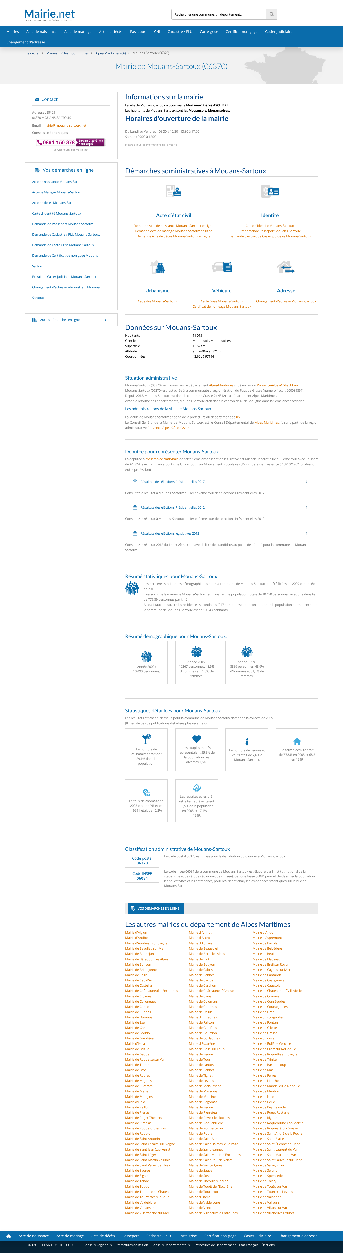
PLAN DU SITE (52, 1245)
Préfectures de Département (214, 1245)
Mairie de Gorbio (137, 1033)
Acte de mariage (78, 31)
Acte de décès (111, 31)
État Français (248, 1245)
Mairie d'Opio (135, 1102)
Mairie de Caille (136, 975)
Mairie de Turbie (137, 1064)
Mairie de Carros (201, 980)
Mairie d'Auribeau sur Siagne (146, 943)
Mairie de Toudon (138, 1186)
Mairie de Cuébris (138, 1012)
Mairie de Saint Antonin (142, 1138)
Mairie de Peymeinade (269, 1107)
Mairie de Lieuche (266, 1080)
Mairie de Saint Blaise (268, 1138)
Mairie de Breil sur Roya (270, 964)
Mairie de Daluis (200, 1012)
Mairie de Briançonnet (141, 969)
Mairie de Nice (263, 1096)
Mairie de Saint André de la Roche (277, 1133)
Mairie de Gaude (137, 1054)
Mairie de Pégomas (203, 1102)
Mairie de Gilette (265, 1027)
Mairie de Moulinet (203, 1096)
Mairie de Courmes (203, 1006)
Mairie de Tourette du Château (148, 1191)
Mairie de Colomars (203, 1001)
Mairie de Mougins (139, 1096)
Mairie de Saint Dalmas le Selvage (213, 1144)
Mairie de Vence (200, 1207)
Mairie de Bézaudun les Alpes (146, 959)
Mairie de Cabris (201, 969)
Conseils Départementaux (170, 1245)
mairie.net (32, 53)
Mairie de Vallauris (266, 1202)
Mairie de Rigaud (265, 1117)
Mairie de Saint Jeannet (206, 1149)
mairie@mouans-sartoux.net (64, 125)
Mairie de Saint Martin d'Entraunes (215, 1154)
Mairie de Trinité (265, 1059)
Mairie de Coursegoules (270, 1006)
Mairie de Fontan (265, 1022)
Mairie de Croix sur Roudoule (274, 1049)
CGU (69, 1245)
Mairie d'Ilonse (263, 1038)
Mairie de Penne (201, 1054)
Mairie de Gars (135, 1027)
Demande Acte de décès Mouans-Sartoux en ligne (173, 236)
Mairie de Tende (137, 1181)
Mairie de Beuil (263, 953)
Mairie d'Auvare (200, 943)
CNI (157, 31)
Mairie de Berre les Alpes (207, 953)
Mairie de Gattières (203, 1027)
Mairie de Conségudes (269, 1001)
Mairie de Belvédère (267, 948)
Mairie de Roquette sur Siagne (275, 1054)
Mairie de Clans (200, 996)
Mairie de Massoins (203, 1091)
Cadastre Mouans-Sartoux (157, 301)
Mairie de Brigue (137, 1049)
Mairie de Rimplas (138, 1123)
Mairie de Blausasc (266, 959)
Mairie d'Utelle (199, 1197)
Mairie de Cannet (201, 1070)
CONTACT (32, 1245)
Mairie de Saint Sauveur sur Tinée (277, 1160)
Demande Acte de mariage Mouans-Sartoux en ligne (173, 231)
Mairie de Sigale (136, 1175)
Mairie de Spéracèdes (268, 1175)
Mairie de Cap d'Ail (138, 980)
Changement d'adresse (25, 42)
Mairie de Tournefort (204, 1191)
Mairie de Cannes (201, 975)
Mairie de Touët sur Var (270, 1186)
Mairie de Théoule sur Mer (208, 1181)
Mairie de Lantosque (204, 1064)
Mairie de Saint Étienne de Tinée (276, 1144)
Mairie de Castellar (138, 985)
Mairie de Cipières (138, 996)
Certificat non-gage (242, 31)
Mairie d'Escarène (202, 1043)
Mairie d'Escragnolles (268, 1017)
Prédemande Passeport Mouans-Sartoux (270, 231)
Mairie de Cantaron (267, 975)
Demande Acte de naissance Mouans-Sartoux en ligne (173, 225)
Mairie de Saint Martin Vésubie (147, 1160)
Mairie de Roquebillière (206, 1123)
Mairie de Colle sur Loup (207, 1049)
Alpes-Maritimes (221, 385)
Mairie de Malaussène (205, 1086)
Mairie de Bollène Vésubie (272, 1043)
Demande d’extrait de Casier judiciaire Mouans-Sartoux (270, 236)
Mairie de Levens (201, 1080)
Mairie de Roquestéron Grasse (275, 1128)
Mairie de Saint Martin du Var (274, 1154)
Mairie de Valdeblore (140, 1202)
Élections (268, 1245)
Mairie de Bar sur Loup (269, 1064)
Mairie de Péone (201, 1107)
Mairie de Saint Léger (140, 1154)
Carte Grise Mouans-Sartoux (222, 301)
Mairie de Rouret (137, 1075)
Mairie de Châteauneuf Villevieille (277, 990)
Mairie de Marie (136, 1091)
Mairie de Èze (135, 1022)
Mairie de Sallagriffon (268, 1165)
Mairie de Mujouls (138, 1080)
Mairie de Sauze (200, 1170)
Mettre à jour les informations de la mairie (151, 144)
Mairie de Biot (199, 959)
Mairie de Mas (263, 1070)
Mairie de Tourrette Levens (273, 1191)
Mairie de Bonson (138, 964)
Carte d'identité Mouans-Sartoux (270, 225)
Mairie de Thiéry (264, 1181)
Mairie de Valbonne (267, 1197)
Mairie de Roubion (138, 1133)
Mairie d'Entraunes (203, 1017)
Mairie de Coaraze (266, 996)
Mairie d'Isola (135, 1043)
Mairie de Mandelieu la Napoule (276, 1086)
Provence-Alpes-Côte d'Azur (277, 385)
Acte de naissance (41, 31)
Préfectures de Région (132, 1245)
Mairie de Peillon (137, 1107)
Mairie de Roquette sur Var (145, 1059)
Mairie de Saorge (137, 1170)
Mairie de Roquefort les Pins (146, 1128)
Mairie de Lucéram (139, 1086)
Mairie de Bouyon (202, 964)
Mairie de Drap (263, 1012)
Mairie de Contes (137, 1006)
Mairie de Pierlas (137, 1112)
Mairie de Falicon (201, 1022)
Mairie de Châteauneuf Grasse (211, 990)
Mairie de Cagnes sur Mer (271, 969)
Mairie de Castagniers (268, 980)
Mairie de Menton (266, 1091)
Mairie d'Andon (264, 932)
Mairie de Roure (200, 1133)
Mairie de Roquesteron (206, 1128)
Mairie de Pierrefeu (203, 1112)
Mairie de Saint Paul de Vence (211, 1160)
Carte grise (209, 31)
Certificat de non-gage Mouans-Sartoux (222, 306)
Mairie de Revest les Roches (209, 1117)
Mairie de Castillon (202, 985)
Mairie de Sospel (201, 1175)
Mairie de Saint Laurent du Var (275, 1149)
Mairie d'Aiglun (136, 932)
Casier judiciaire (279, 31)
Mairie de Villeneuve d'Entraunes (213, 1213)
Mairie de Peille (264, 1102)
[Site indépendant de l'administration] (98, 13)
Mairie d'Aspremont (267, 937)
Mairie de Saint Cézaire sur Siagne (150, 1144)
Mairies (12, 31)
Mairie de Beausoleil (203, 948)
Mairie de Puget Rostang (271, 1112)
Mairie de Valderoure (204, 1202)
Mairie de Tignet (201, 1075)
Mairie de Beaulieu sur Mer (145, 948)
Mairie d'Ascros (200, 937)
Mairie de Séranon (266, 1170)
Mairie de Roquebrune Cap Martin (278, 1123)
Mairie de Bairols (265, 943)
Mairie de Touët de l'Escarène (210, 1186)
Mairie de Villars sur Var (270, 1207)
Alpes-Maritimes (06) (110, 53)
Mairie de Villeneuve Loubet (273, 1213)
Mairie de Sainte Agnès (205, 1165)
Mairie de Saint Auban (205, 1138)
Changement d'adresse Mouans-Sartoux (286, 301)
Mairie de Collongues (140, 1001)
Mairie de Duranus (138, 1017)
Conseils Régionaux (97, 1245)
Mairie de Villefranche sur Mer (147, 1213)
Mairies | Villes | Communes (67, 53)
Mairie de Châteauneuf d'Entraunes (151, 990)
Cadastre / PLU (180, 31)
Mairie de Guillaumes (204, 1038)
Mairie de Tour (199, 1059)
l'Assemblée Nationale (161, 459)
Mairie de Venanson (140, 1207)
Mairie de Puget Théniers (143, 1117)
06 (238, 417)
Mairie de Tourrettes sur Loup (147, 1197)
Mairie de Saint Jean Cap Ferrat (147, 1149)
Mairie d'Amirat (200, 932)
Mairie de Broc (135, 1070)
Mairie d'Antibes (137, 937)
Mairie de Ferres (264, 1075)
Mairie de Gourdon (203, 1033)
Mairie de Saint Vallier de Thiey (147, 1165)
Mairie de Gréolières (140, 1038)
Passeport (138, 31)
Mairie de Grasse (265, 1033)
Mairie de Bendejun (139, 953)
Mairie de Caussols (266, 985)
